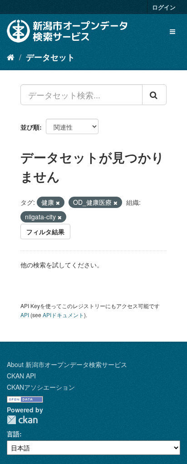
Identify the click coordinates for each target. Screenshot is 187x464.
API (24, 315)
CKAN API (21, 375)
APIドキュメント (63, 315)
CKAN (22, 420)
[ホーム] (11, 57)
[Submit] (154, 94)
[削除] (58, 202)
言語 (13, 433)
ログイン (164, 7)
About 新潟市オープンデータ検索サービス (67, 364)
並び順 (29, 126)
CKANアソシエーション (41, 387)
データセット (50, 57)
